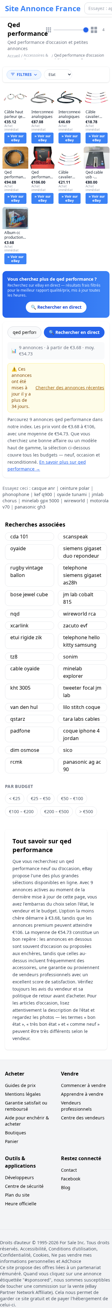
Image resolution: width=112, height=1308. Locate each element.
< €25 (14, 798)
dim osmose (24, 750)
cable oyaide (25, 668)
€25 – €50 (40, 798)
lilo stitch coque (81, 707)
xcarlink (19, 625)
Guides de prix (20, 1085)
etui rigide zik (26, 637)
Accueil (13, 56)
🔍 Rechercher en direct (74, 332)
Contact (69, 1170)
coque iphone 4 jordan (81, 734)
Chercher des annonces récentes (69, 388)
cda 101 (19, 536)
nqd (15, 613)
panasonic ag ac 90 (82, 765)
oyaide (18, 548)
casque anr (43, 488)
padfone (20, 730)
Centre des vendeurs (83, 1118)
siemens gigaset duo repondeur (82, 552)
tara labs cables (81, 718)
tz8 (13, 656)
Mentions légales (23, 1094)
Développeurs (19, 1177)
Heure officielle (20, 1204)
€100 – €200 (21, 811)
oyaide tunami (72, 494)
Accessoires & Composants (36, 58)
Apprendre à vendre (82, 1094)
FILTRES (24, 74)
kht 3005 (20, 687)
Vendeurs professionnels (76, 1106)
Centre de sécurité (24, 1186)
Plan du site (17, 1195)
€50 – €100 (72, 798)
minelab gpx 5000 (40, 501)
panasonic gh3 (30, 507)
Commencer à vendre (83, 1085)
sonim (70, 656)
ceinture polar (75, 488)
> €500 (86, 811)
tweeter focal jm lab (82, 691)
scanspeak (75, 536)
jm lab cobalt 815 (78, 598)
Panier (11, 1141)
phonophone (15, 494)
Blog (65, 1187)
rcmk (16, 761)
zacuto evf (75, 625)
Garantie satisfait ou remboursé (26, 1106)
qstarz (17, 718)
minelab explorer (73, 672)
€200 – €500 (56, 811)
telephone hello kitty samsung (81, 641)
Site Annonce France (43, 8)
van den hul (24, 707)
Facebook (70, 1179)
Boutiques (15, 1133)
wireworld (74, 501)
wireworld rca (79, 613)
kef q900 (43, 494)
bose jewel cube (29, 594)
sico (67, 750)
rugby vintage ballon (26, 571)
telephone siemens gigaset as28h (82, 575)
